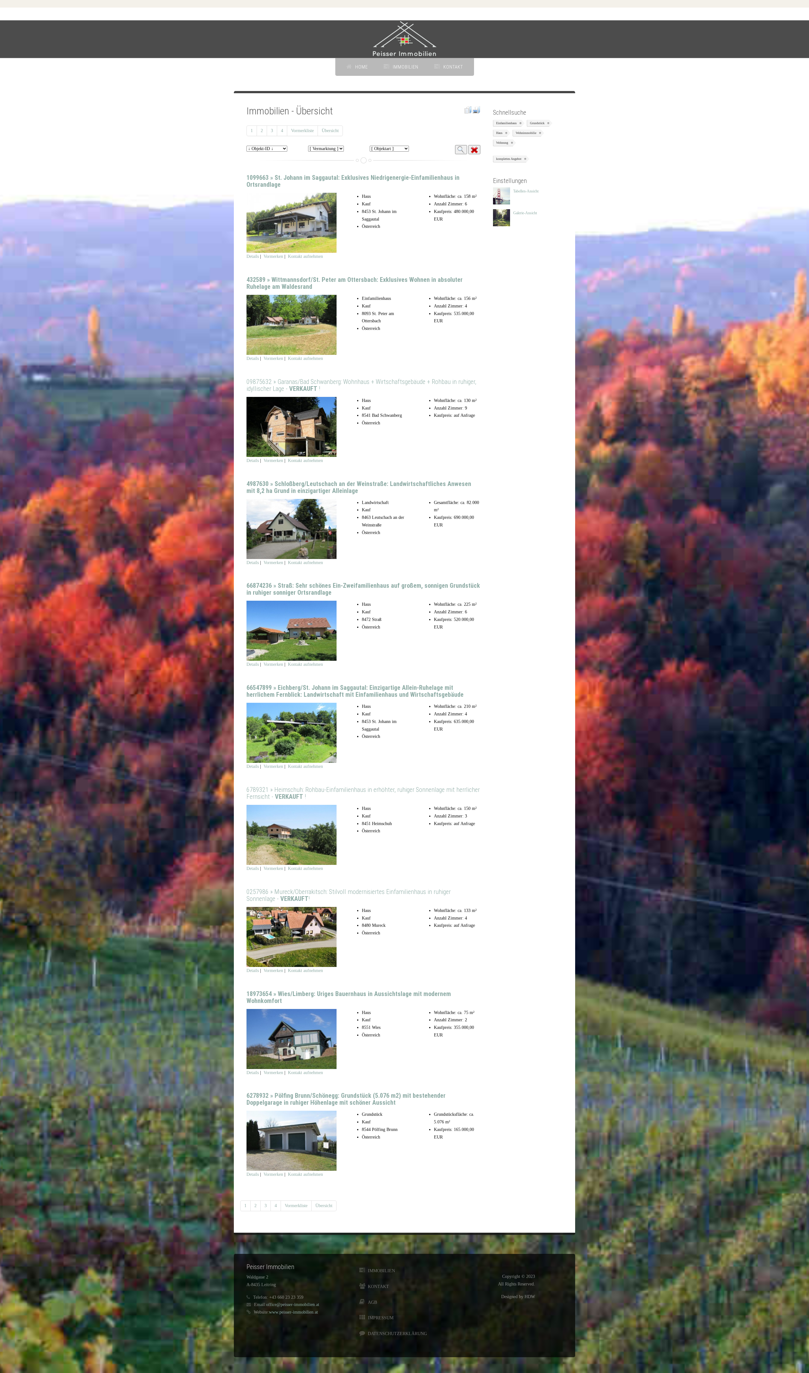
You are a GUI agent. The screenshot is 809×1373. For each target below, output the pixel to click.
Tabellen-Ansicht (525, 191)
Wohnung (502, 142)
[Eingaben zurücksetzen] (474, 150)
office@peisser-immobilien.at (292, 1304)
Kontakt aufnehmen (305, 256)
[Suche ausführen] (461, 150)
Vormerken (273, 256)
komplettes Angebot (508, 159)
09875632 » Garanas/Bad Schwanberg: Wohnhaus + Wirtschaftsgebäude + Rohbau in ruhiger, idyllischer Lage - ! (361, 385)
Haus (499, 133)
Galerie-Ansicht (525, 213)
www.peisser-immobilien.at (293, 1312)
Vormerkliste (302, 130)
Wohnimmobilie (526, 133)
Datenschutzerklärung (397, 1333)
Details (252, 256)
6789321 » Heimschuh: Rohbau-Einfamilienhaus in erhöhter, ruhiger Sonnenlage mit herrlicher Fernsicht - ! (363, 793)
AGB (372, 1302)
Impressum (380, 1317)
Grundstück (537, 123)
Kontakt (453, 67)
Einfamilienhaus (506, 123)
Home (361, 67)
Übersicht (330, 130)
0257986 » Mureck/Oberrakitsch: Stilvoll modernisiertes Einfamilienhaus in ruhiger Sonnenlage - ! (348, 895)
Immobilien (405, 67)
